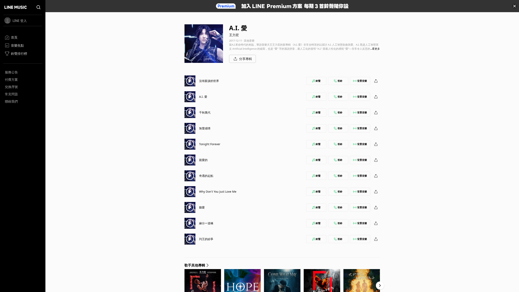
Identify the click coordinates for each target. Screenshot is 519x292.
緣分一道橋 (206, 223)
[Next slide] (380, 285)
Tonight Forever (209, 144)
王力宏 (234, 35)
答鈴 (340, 81)
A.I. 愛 (203, 97)
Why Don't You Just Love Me (217, 191)
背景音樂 (362, 81)
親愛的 (203, 160)
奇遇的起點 (206, 176)
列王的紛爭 (206, 239)
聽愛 (202, 207)
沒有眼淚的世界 (209, 81)
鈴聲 (318, 81)
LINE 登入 (20, 20)
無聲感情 (204, 128)
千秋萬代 (204, 112)
